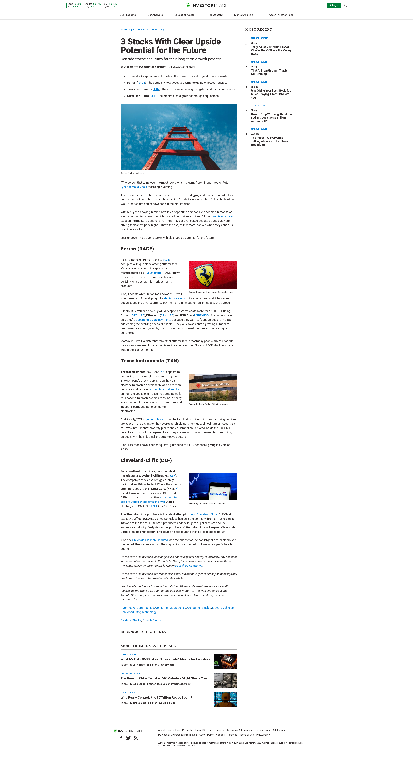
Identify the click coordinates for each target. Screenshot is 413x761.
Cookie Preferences (226, 734)
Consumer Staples (199, 607)
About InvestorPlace (281, 14)
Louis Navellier (141, 664)
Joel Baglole (131, 66)
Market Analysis (243, 14)
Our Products (128, 14)
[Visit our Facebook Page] (121, 738)
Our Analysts (155, 14)
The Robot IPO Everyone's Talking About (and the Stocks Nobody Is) (270, 141)
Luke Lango (139, 684)
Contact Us (200, 730)
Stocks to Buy (157, 29)
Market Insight (129, 655)
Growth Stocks (151, 620)
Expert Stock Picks (138, 29)
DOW (70, 4)
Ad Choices (279, 730)
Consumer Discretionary (170, 607)
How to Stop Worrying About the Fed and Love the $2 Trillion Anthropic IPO (271, 117)
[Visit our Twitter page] (128, 738)
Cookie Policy (206, 734)
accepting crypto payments (153, 319)
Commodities (145, 607)
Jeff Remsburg (141, 703)
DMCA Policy (263, 734)
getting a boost (155, 419)
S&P (106, 4)
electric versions (174, 298)
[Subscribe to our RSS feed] (135, 738)
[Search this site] (345, 5)
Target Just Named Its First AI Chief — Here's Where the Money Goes (271, 50)
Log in (335, 5)
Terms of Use (247, 734)
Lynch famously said (134, 187)
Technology (148, 612)
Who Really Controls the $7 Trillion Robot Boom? (156, 697)
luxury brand (153, 272)
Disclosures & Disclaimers (240, 730)
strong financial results (164, 389)
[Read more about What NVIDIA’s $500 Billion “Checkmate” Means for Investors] (225, 661)
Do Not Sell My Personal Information (177, 734)
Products (187, 730)
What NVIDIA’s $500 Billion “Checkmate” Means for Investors (165, 659)
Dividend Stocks (131, 620)
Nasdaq (88, 4)
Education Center (185, 14)
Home (124, 29)
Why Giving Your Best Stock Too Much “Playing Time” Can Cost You (271, 94)
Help (211, 730)
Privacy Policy (263, 730)
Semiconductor (130, 612)
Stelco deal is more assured (150, 540)
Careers (220, 730)
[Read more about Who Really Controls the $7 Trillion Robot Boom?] (225, 699)
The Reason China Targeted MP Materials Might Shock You (164, 678)
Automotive (128, 607)
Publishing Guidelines (188, 565)
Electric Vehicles (223, 607)
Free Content (215, 14)
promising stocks (223, 216)
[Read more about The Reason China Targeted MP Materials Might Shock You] (225, 680)
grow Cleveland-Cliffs (203, 514)
